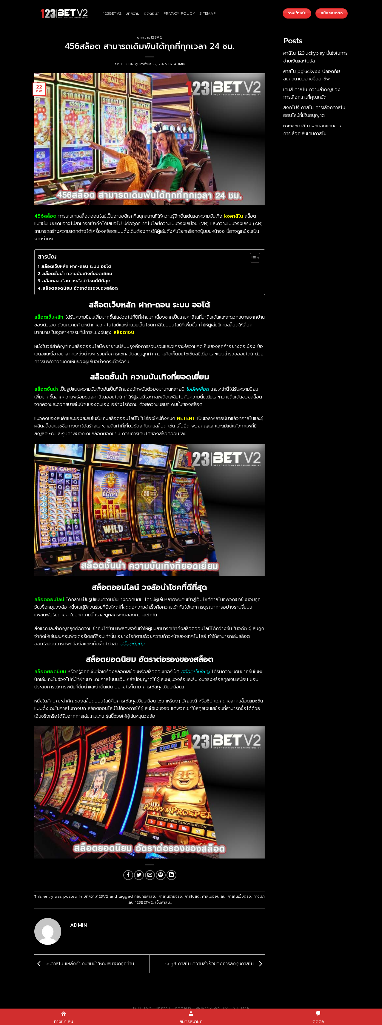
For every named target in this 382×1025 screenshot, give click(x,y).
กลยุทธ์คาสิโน (145, 896)
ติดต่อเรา (152, 13)
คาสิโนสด (192, 896)
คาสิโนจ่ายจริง (170, 896)
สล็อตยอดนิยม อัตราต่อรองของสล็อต (80, 288)
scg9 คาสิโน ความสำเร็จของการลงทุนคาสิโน (210, 963)
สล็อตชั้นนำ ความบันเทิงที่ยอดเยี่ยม (77, 273)
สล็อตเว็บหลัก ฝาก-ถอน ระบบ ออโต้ (76, 266)
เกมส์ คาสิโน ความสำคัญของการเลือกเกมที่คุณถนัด (312, 93)
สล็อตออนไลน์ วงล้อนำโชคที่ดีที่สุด (76, 280)
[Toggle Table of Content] (252, 258)
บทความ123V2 (149, 37)
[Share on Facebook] (128, 875)
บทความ (133, 13)
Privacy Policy (179, 13)
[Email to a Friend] (150, 875)
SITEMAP (207, 13)
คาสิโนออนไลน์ (213, 896)
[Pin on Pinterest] (161, 875)
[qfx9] (64, 13)
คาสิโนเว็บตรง (239, 896)
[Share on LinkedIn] (171, 875)
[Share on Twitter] (139, 875)
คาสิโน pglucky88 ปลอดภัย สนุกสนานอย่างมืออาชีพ (311, 75)
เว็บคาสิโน (163, 902)
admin (180, 64)
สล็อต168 (123, 332)
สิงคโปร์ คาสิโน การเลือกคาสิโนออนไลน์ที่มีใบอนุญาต (314, 111)
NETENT (186, 418)
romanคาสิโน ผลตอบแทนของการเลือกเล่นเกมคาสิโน (313, 129)
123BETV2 (112, 13)
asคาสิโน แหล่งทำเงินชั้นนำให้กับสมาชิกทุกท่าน (89, 963)
